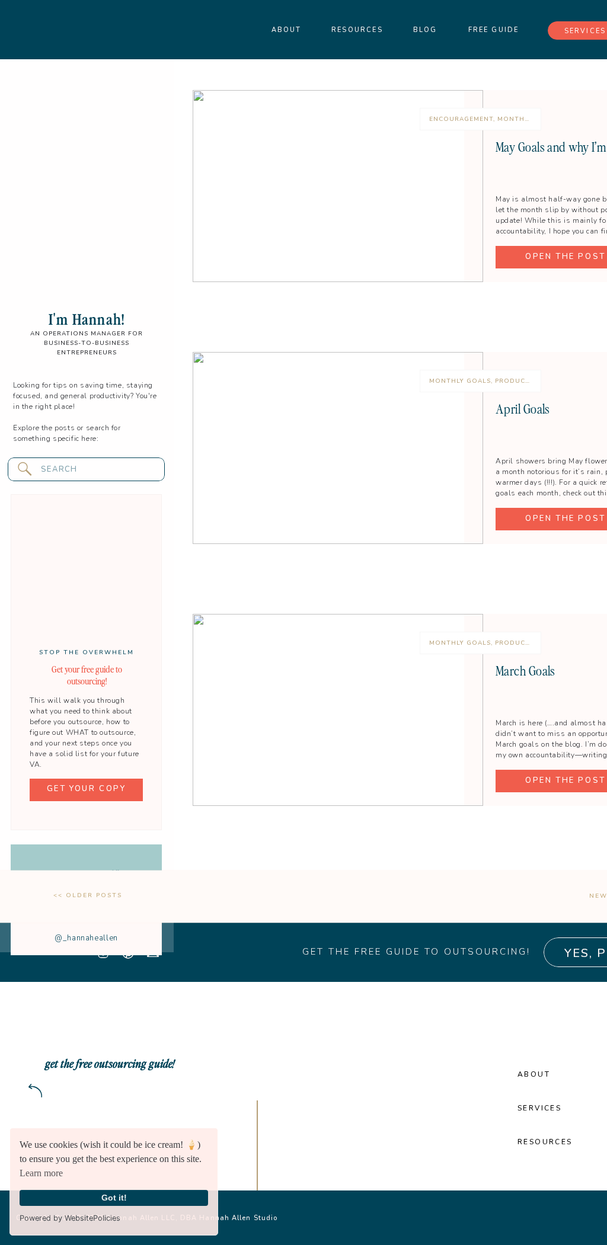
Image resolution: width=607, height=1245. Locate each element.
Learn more (41, 1173)
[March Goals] (338, 710)
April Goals (523, 408)
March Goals (525, 670)
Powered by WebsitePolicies (70, 1218)
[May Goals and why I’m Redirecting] (338, 186)
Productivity (521, 381)
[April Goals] (338, 448)
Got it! (114, 1197)
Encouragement (461, 119)
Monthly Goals (528, 119)
